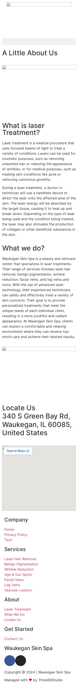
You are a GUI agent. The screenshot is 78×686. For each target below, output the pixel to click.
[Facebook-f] (9, 660)
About (11, 599)
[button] (39, 41)
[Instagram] (20, 660)
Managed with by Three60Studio (33, 680)
